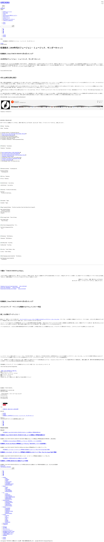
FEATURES (7, 482)
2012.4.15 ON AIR (22, 288)
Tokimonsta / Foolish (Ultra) (7, 156)
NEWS (6, 480)
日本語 (4, 35)
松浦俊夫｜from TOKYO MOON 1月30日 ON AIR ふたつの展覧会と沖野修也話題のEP (22, 435)
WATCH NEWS (8, 501)
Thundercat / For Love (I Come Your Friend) (9, 286)
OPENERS (5, 2)
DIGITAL (7, 512)
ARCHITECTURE (9, 511)
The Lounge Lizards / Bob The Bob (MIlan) (10, 153)
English (4, 36)
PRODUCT (7, 510)
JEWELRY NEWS (9, 502)
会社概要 (5, 527)
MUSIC (6, 519)
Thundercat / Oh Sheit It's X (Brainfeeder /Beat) (11, 158)
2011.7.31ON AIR (23, 286)
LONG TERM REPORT (10, 496)
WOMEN (7, 479)
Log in (4, 23)
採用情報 (5, 535)
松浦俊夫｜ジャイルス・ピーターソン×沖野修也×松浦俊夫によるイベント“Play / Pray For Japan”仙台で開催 (28, 452)
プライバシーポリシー (8, 530)
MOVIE (6, 517)
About (4, 22)
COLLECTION (8, 481)
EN (4, 7)
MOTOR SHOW (8, 495)
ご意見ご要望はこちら (8, 534)
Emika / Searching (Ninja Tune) (8, 134)
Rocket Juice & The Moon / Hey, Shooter (8, 288)
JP (2, 7)
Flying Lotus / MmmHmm (5, 287)
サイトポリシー (6, 528)
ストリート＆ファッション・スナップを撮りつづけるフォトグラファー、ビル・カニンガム (39, 319)
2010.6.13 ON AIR (16, 287)
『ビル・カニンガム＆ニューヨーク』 (8, 370)
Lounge (1, 43)
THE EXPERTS (8, 490)
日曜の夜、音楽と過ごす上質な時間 (10, 409)
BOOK (6, 521)
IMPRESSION (8, 498)
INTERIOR (7, 509)
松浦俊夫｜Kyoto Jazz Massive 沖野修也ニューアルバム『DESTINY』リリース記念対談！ (23, 443)
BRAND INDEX (8, 484)
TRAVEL (7, 515)
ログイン (5, 526)
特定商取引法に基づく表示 (8, 531)
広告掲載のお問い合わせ (8, 532)
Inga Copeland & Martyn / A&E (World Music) (11, 152)
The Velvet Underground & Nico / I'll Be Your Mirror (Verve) (13, 154)
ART (6, 518)
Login (102, 3)
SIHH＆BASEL (8, 504)
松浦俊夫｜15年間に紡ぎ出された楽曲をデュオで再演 (14, 460)
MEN (6, 478)
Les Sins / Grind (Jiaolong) (7, 159)
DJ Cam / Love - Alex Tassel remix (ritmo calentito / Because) (14, 133)
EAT (6, 516)
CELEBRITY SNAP (9, 483)
